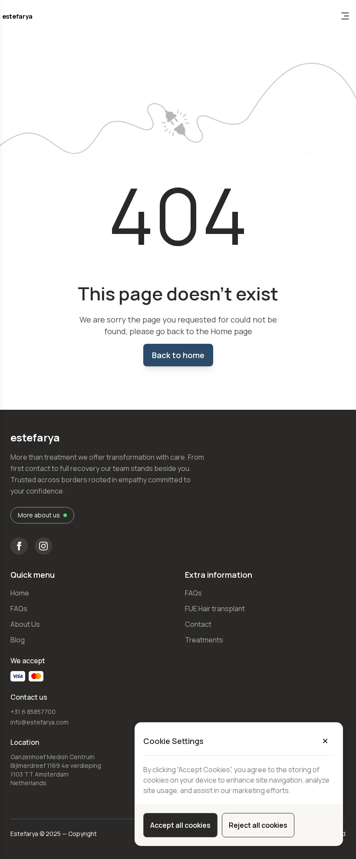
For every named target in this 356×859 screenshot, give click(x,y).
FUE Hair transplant (215, 608)
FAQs (18, 608)
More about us (39, 515)
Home (19, 593)
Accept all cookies (180, 825)
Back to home (178, 355)
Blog (17, 640)
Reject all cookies (258, 825)
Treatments (204, 640)
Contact (198, 624)
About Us (25, 624)
